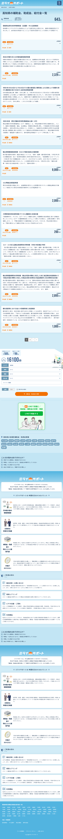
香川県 (18, 813)
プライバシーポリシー (31, 831)
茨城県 (38, 807)
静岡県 (54, 809)
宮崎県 (3, 816)
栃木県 (43, 807)
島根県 (49, 811)
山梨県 (39, 809)
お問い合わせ (41, 831)
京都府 (18, 811)
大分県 (53, 813)
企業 (5, 389)
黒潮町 (4, 448)
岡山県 (54, 811)
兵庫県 (28, 811)
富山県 (24, 809)
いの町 (27, 444)
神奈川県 (14, 809)
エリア (5, 365)
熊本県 (48, 813)
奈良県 (33, 811)
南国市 (17, 441)
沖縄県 (14, 816)
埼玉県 (53, 807)
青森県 (8, 807)
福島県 (33, 807)
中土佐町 (4, 441)
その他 (23, 816)
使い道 (5, 378)
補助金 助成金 (4, 7)
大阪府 (23, 811)
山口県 (8, 813)
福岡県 (33, 813)
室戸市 (53, 441)
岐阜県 (49, 809)
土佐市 (23, 441)
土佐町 (29, 441)
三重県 (8, 811)
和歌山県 (39, 811)
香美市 (51, 444)
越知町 (33, 444)
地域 (5, 369)
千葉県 (3, 809)
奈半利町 (41, 441)
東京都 (8, 809)
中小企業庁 (11, 822)
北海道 (3, 807)
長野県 (44, 809)
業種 (5, 374)
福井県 (34, 809)
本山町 (16, 444)
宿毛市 (4, 444)
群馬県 (48, 807)
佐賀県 (38, 813)
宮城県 (18, 807)
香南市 (45, 444)
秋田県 (23, 807)
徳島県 (13, 813)
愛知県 (3, 811)
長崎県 (43, 813)
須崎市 (39, 444)
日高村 (10, 444)
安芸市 (48, 441)
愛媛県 (23, 813)
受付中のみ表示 (22, 389)
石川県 (29, 809)
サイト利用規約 (20, 831)
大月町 (35, 441)
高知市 (57, 444)
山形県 (28, 807)
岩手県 (13, 807)
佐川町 (11, 441)
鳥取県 (44, 811)
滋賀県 (13, 811)
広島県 (3, 813)
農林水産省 (25, 822)
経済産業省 (4, 822)
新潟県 (19, 809)
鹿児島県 (9, 816)
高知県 (28, 813)
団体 (11, 389)
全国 (19, 816)
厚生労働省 (18, 822)
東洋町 (22, 444)
